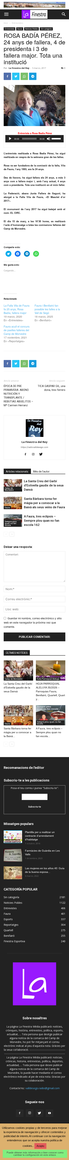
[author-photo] (34, 436)
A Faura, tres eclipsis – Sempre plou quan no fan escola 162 (41, 520)
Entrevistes (17, 23)
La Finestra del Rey (19, 68)
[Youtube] (49, 1113)
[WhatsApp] (24, 76)
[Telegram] (32, 76)
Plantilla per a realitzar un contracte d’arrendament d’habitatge (40, 836)
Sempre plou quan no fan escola (11, 523)
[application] (34, 138)
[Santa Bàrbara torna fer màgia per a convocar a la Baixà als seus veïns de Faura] (13, 503)
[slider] (57, 138)
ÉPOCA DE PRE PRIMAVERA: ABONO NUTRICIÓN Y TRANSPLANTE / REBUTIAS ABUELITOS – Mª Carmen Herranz (18, 395)
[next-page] (12, 534)
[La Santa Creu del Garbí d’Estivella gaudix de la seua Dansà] (13, 485)
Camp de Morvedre (9, 489)
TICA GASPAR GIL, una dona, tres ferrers (51, 388)
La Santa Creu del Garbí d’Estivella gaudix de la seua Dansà (43, 485)
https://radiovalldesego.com (34, 447)
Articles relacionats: (17, 471)
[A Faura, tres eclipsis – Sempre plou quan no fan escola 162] (50, 715)
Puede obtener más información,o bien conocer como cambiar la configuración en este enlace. (35, 1153)
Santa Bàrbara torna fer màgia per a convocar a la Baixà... (17, 732)
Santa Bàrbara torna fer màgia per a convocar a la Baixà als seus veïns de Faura (44, 503)
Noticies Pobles (31, 29)
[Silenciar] (48, 139)
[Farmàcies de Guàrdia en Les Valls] (13, 855)
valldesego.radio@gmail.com (43, 1088)
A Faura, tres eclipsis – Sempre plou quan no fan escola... (49, 732)
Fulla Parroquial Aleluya (48, 679)
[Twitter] (16, 76)
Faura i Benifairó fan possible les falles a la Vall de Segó (47, 309)
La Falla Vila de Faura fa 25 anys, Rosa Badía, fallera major (16, 309)
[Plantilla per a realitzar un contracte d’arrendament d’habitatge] (13, 836)
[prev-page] (6, 534)
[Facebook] (7, 76)
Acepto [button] (40, 1146)
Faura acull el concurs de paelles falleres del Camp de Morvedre (16, 330)
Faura (19, 29)
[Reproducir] (10, 139)
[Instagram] (34, 454)
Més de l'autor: (41, 471)
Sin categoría (46, 29)
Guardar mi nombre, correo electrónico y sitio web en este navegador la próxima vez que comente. (33, 622)
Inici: (6, 23)
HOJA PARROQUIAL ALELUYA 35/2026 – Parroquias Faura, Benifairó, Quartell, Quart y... (50, 691)
